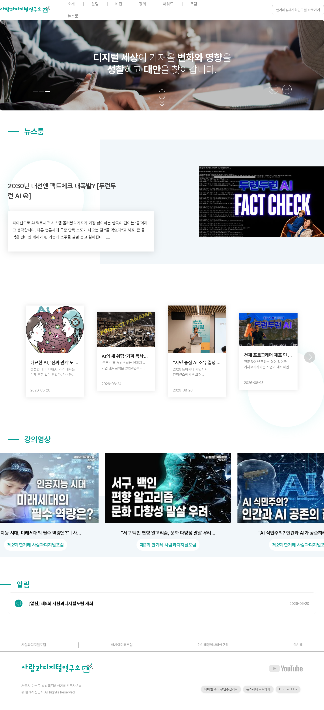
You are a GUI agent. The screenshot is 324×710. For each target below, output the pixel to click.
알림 (23, 584)
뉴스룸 (73, 16)
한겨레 (298, 645)
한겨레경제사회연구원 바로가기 (298, 10)
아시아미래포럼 (122, 645)
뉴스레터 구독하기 (258, 689)
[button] (35, 91)
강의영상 (37, 439)
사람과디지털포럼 (33, 645)
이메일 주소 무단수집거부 (221, 689)
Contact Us (288, 689)
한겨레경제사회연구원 (212, 645)
